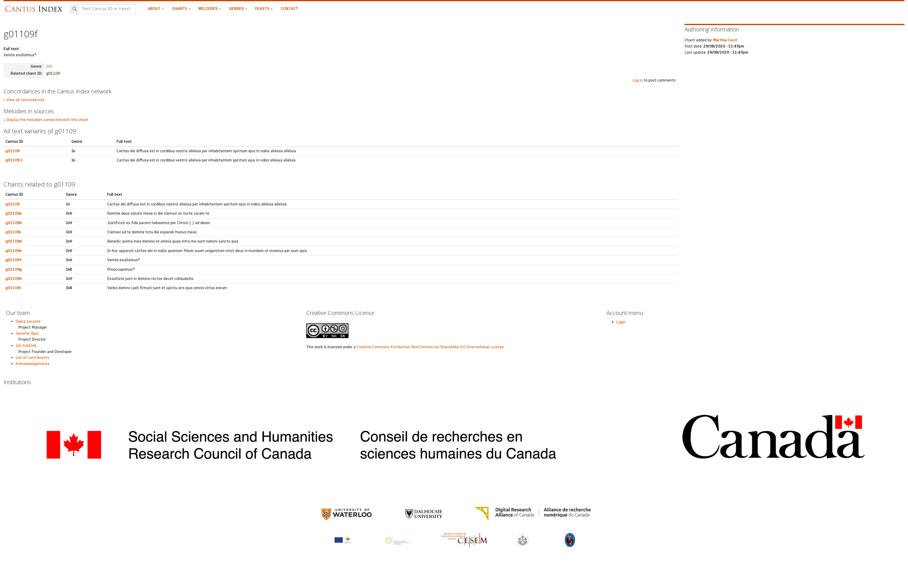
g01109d (13, 241)
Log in (637, 80)
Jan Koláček (25, 345)
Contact (289, 8)
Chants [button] (180, 8)
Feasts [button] (262, 8)
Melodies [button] (208, 8)
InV (49, 66)
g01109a (13, 213)
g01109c (13, 232)
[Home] (35, 6)
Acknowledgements (32, 363)
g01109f (13, 260)
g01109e (13, 250)
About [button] (155, 8)
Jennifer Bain (27, 333)
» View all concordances (24, 100)
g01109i (13, 288)
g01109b (13, 223)
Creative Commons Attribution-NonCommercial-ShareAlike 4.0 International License (430, 347)
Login (620, 322)
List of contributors (32, 357)
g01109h (13, 278)
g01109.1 (14, 160)
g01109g (13, 269)
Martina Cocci (725, 40)
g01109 (12, 151)
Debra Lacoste (28, 321)
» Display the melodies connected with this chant (46, 120)
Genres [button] (237, 8)
